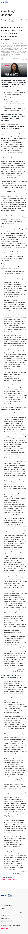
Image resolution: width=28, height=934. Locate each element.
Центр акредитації (6, 905)
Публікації (24, 20)
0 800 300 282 (5, 918)
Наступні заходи (12, 20)
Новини (3, 908)
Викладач (4, 20)
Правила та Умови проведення (9, 927)
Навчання (4, 903)
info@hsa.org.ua (5, 915)
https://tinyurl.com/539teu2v (9, 879)
